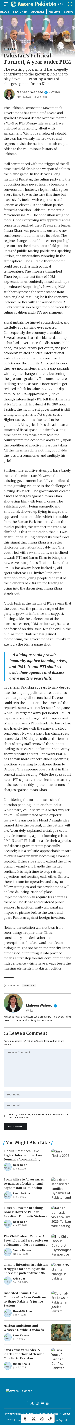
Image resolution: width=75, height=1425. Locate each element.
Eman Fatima (21, 1193)
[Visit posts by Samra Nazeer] (8, 1252)
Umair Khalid (21, 1364)
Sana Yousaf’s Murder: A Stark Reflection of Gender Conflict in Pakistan (24, 1354)
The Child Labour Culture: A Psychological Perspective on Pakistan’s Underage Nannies (26, 1240)
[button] (7, 4)
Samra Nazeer (22, 1250)
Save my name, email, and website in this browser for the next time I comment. (38, 1116)
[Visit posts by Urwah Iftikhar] (8, 1313)
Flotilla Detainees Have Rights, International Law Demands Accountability (23, 1155)
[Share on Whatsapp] (42, 1418)
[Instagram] (37, 1403)
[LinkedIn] (42, 1403)
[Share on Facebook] (25, 1418)
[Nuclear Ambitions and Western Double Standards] (61, 1332)
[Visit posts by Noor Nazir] (8, 1167)
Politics (29, 985)
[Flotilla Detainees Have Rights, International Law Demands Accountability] (61, 1160)
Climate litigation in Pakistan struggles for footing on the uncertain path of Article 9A (26, 1269)
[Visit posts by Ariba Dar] (8, 1281)
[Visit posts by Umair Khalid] (8, 1366)
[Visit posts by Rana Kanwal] (8, 1337)
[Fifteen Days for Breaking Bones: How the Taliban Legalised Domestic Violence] (61, 1217)
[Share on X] (33, 1418)
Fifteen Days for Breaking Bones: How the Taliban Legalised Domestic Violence (25, 1212)
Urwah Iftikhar (22, 1311)
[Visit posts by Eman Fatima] (8, 1195)
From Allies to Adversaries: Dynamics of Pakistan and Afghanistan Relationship (24, 1184)
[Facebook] (27, 1403)
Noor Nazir (20, 1165)
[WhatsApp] (47, 1403)
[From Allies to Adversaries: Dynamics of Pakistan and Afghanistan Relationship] (61, 1188)
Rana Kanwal (21, 1335)
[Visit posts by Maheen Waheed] (9, 94)
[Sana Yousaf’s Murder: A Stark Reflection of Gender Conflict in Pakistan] (61, 1359)
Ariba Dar (19, 1278)
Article (10, 49)
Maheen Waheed (30, 92)
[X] (32, 1403)
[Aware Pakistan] (33, 4)
